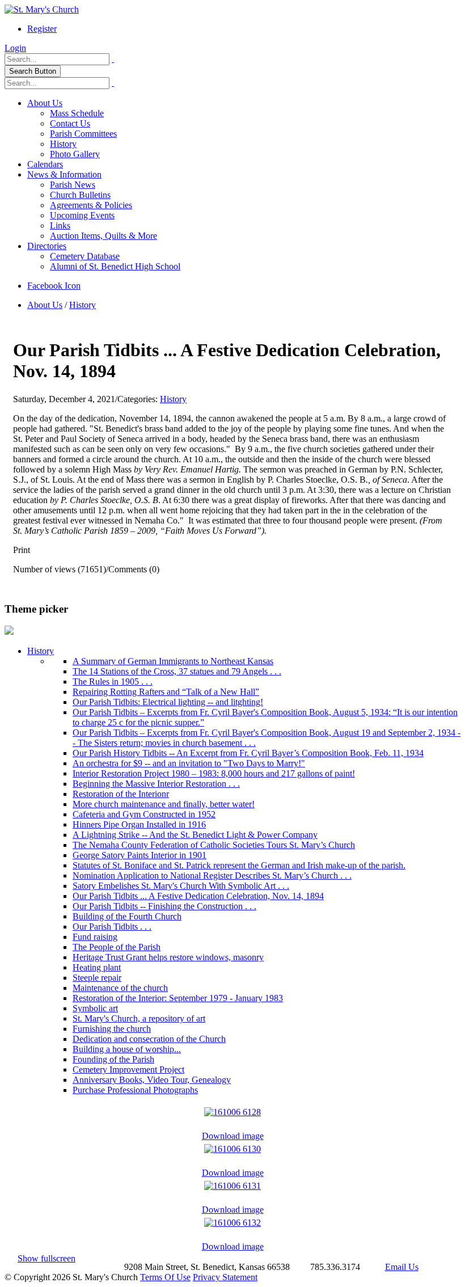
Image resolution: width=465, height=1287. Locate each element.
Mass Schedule (77, 113)
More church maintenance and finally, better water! (164, 804)
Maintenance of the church (120, 988)
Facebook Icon (54, 285)
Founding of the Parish (113, 1059)
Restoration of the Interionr (121, 794)
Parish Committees (83, 133)
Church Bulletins (80, 195)
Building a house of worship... (127, 1049)
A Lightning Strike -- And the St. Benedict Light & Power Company (195, 834)
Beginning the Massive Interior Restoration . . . (156, 783)
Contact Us (70, 123)
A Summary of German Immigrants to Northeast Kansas (173, 661)
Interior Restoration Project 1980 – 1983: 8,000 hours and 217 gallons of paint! (214, 773)
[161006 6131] (232, 1183)
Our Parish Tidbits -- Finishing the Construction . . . (164, 906)
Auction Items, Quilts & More (103, 235)
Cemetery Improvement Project (128, 1069)
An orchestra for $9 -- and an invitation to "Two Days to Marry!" (189, 763)
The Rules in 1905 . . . (113, 681)
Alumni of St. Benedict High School (115, 266)
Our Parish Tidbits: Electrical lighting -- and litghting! (168, 702)
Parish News (72, 184)
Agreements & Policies (91, 205)
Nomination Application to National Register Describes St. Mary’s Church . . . (212, 875)
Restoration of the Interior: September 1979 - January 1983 (178, 998)
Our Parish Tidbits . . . (112, 926)
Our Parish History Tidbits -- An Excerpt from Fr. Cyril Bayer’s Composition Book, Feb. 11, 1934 (248, 753)
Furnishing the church (112, 1028)
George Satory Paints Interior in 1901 (139, 855)
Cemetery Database (85, 256)
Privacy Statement (225, 1277)
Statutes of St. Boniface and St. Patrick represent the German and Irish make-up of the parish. (239, 865)
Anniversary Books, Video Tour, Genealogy (152, 1080)
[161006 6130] (232, 1146)
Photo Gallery (75, 154)
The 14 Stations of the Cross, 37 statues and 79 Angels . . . (177, 671)
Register (42, 28)
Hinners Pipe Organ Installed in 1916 (139, 824)
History (63, 144)
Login (15, 48)
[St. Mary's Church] (42, 9)
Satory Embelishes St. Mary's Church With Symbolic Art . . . (181, 886)
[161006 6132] (232, 1220)
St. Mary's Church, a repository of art (139, 1018)
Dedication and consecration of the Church (149, 1039)
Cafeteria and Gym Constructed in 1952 (144, 814)
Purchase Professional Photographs (135, 1090)
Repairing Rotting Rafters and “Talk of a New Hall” (166, 692)
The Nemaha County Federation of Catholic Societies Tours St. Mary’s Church (214, 845)
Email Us (401, 1267)
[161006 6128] (232, 1109)
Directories (46, 246)
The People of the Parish (116, 947)
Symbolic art (95, 1008)
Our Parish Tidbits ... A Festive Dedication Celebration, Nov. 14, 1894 (198, 896)
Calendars (45, 164)
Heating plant (97, 967)
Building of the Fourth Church (127, 916)
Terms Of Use (165, 1277)
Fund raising (95, 937)
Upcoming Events (82, 215)
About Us (44, 103)
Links (60, 225)
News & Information (64, 174)
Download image (233, 1136)
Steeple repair (97, 977)
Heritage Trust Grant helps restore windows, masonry (168, 957)
